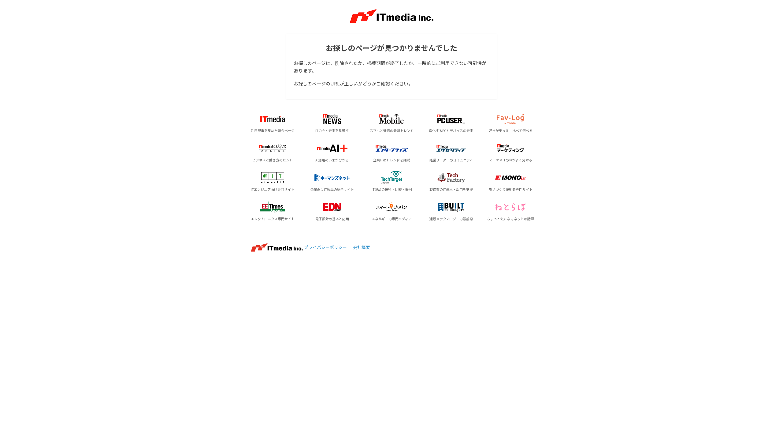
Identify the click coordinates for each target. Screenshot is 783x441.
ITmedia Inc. (277, 247)
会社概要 (361, 247)
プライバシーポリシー (325, 247)
